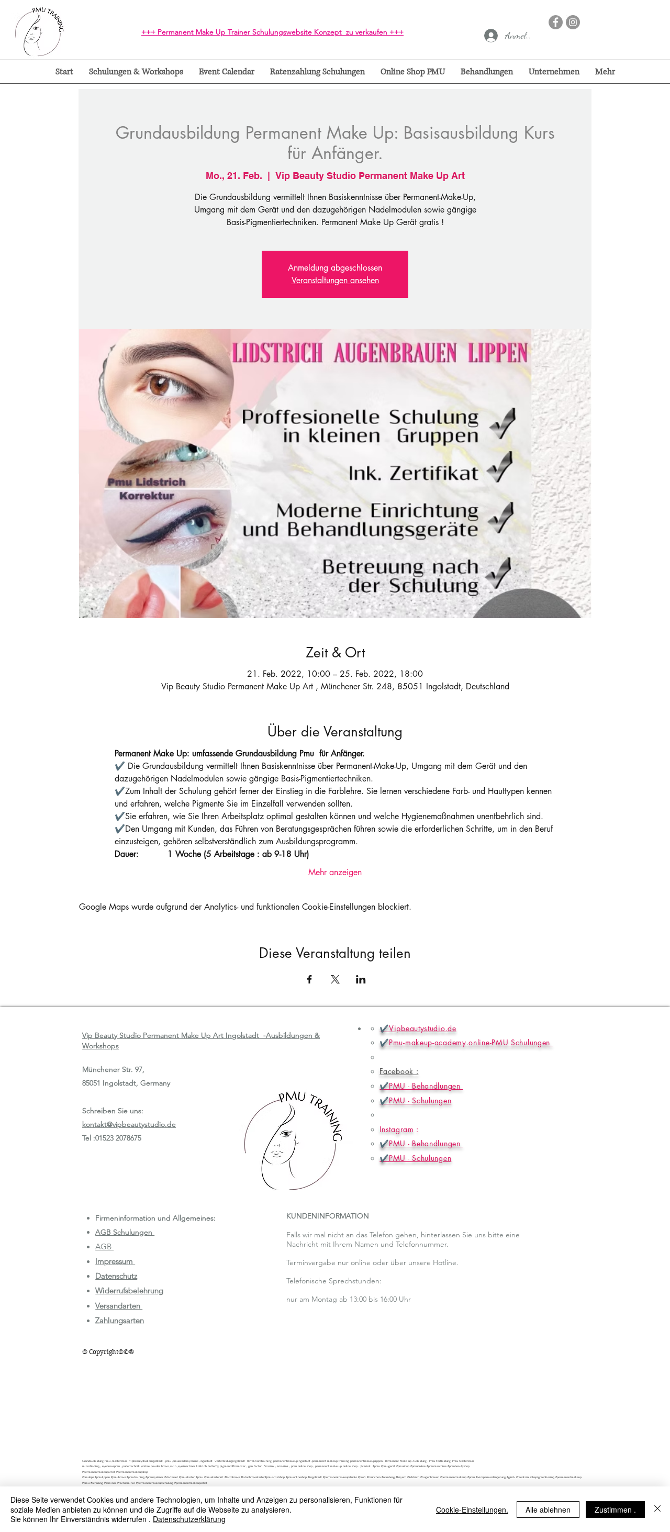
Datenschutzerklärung (189, 1519)
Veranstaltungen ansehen (335, 280)
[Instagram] (573, 22)
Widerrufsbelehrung (129, 1290)
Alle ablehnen (548, 1509)
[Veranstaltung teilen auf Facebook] (310, 979)
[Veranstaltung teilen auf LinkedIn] (361, 979)
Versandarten (118, 1306)
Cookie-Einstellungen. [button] (472, 1509)
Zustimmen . (615, 1509)
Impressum (115, 1261)
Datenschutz (116, 1276)
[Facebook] (556, 22)
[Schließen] (657, 1509)
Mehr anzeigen (335, 872)
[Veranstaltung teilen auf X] (335, 979)
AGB (104, 1246)
